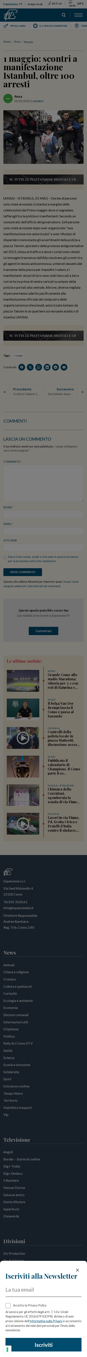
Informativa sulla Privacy (46, 1321)
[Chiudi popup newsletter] (77, 1270)
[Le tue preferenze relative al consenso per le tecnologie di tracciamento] (7, 1350)
